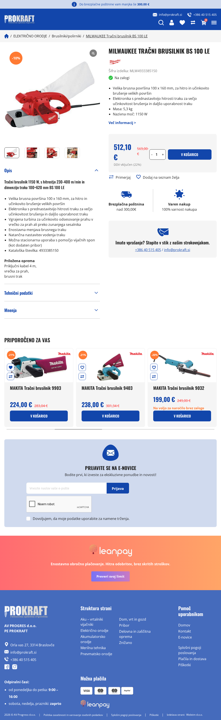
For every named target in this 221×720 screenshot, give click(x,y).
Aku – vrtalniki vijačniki (92, 622)
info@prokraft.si (170, 15)
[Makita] (64, 353)
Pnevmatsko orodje (96, 654)
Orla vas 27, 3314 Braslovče (32, 645)
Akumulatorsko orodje (93, 639)
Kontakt (184, 631)
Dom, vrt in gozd (132, 619)
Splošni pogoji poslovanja (189, 650)
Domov (184, 625)
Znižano (125, 642)
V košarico (189, 154)
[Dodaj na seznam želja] (138, 177)
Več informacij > (122, 122)
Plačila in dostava (192, 658)
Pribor (124, 625)
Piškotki (184, 665)
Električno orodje (94, 630)
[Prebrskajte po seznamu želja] (10, 367)
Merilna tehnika (93, 647)
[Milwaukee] (115, 62)
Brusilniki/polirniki (66, 36)
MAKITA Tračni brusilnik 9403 (107, 388)
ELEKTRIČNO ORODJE (30, 36)
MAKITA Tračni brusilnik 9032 (178, 388)
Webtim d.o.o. (194, 715)
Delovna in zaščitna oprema (135, 634)
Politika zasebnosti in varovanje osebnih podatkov (73, 715)
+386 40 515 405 (205, 15)
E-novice (185, 637)
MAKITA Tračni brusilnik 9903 (35, 388)
